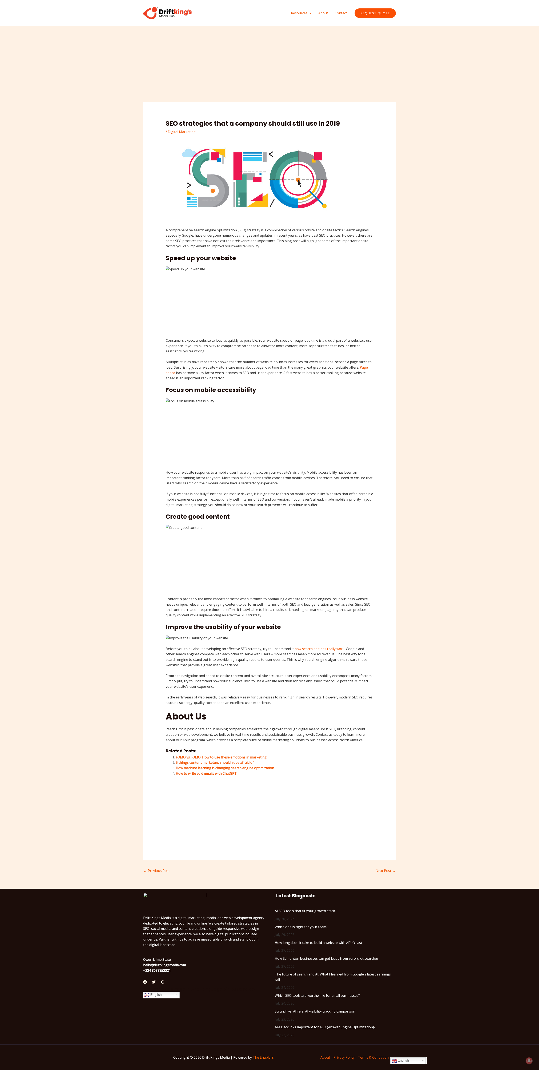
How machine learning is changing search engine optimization (225, 768)
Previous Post (157, 870)
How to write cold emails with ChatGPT (206, 773)
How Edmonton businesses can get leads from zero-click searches (327, 958)
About (325, 1057)
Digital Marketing (182, 131)
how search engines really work (319, 648)
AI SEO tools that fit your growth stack (305, 911)
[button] (309, 13)
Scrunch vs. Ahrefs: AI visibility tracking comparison (315, 1011)
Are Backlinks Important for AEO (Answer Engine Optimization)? (325, 1027)
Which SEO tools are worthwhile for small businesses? (317, 995)
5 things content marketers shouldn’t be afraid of (215, 762)
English (155, 995)
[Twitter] (154, 982)
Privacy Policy (344, 1057)
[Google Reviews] (163, 982)
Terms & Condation (373, 1057)
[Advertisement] (269, 70)
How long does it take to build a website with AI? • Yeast (318, 942)
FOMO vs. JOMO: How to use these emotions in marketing (221, 757)
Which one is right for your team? (301, 927)
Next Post (385, 870)
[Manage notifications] (529, 1060)
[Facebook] (145, 982)
